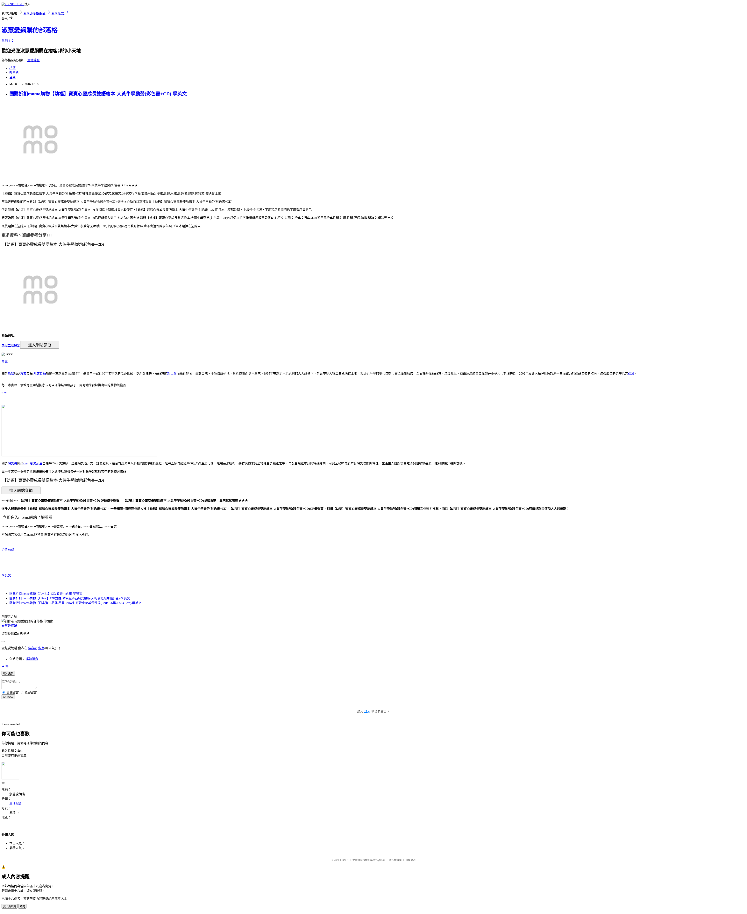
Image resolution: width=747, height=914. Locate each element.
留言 (41, 648)
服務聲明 (410, 860)
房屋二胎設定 (11, 345)
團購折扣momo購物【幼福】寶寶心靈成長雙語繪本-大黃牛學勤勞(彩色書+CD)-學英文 (98, 93)
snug (4, 392)
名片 (12, 77)
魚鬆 (5, 361)
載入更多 (8, 673)
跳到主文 (8, 41)
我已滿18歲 (9, 906)
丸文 (23, 373)
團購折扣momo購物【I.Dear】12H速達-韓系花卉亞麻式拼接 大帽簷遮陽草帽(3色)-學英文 (69, 598)
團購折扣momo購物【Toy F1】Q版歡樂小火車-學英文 (45, 593)
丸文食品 (39, 373)
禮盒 (631, 373)
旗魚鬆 (172, 373)
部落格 (14, 72)
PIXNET (344, 860)
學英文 (6, 575)
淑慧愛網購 (9, 626)
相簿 (12, 68)
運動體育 (32, 659)
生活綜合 (33, 60)
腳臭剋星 (36, 463)
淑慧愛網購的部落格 (30, 30)
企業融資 (8, 549)
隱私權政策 (395, 860)
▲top (5, 665)
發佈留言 (8, 697)
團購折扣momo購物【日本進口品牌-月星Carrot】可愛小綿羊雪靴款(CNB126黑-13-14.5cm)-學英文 (75, 603)
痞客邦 (32, 648)
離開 (22, 906)
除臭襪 (12, 463)
